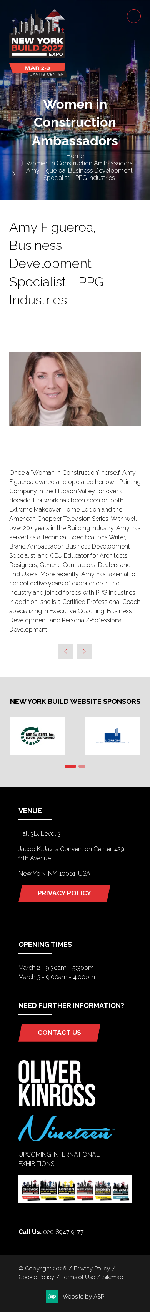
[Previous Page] (65, 651)
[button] (134, 16)
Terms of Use (78, 1277)
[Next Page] (84, 651)
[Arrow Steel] (37, 736)
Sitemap (112, 1277)
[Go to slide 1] (70, 766)
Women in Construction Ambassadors (79, 163)
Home (75, 156)
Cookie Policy (36, 1277)
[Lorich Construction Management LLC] (112, 736)
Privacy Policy (92, 1268)
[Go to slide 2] (81, 766)
